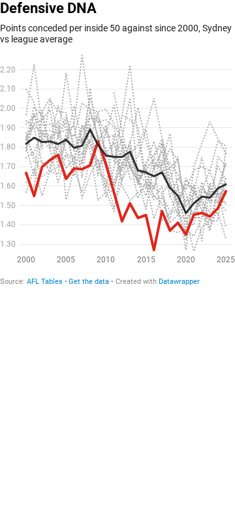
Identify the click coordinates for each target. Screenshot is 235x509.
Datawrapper (179, 281)
